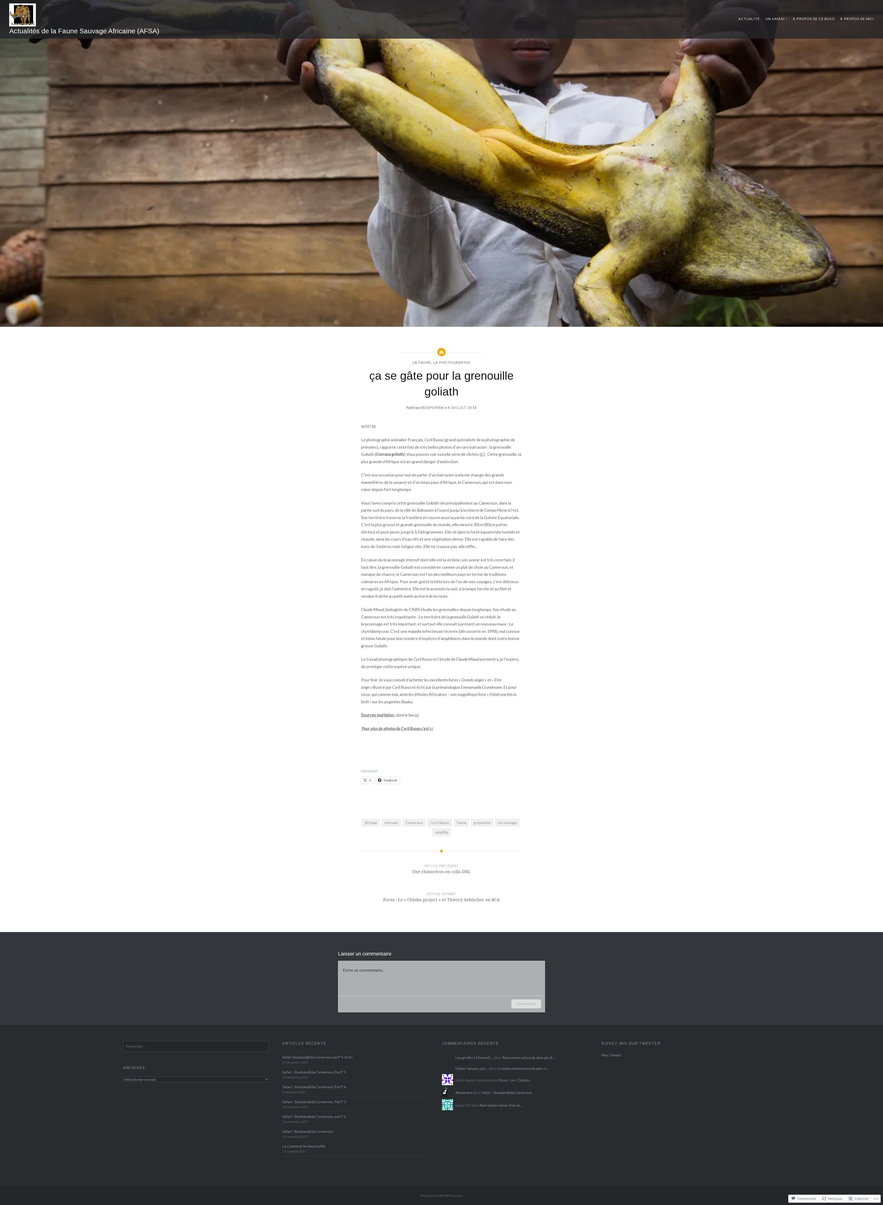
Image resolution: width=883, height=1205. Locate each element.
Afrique (370, 822)
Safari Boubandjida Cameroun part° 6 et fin (317, 1057)
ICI (482, 454)
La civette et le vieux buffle (303, 1146)
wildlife (441, 832)
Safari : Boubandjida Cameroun (307, 1131)
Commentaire (526, 1004)
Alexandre (463, 1092)
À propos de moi (857, 19)
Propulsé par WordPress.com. (441, 1195)
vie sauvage (507, 822)
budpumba (432, 407)
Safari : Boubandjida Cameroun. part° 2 (314, 1116)
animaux (391, 822)
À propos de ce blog (814, 19)
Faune (461, 822)
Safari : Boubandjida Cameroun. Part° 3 (314, 1101)
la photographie (452, 362)
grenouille (482, 822)
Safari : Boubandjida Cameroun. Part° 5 (314, 1072)
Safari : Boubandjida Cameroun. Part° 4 (314, 1086)
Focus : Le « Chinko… (515, 1080)
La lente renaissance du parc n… (523, 1068)
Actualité (749, 19)
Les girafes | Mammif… (474, 1057)
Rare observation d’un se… (501, 1105)
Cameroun (414, 822)
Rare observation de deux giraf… (528, 1057)
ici (417, 714)
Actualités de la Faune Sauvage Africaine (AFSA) (84, 31)
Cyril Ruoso (439, 822)
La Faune (422, 362)
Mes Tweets (611, 1055)
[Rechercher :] (196, 1046)
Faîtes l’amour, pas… (471, 1068)
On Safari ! (776, 19)
